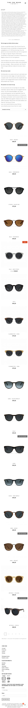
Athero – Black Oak (14, 204)
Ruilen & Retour (5, 667)
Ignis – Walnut (14, 560)
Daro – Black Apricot (14, 398)
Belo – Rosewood (14, 236)
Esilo (14, 431)
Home (9, 39)
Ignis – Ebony (14, 528)
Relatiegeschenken (6, 656)
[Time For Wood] (14, 3)
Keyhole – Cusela (14, 625)
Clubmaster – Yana (14, 366)
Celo (14, 301)
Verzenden (4, 666)
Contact (3, 651)
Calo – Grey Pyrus (14, 269)
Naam (3, 693)
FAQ (3, 671)
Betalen (3, 664)
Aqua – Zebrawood (14, 172)
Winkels (3, 653)
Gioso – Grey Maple (14, 495)
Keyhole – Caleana (14, 593)
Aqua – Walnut (14, 139)
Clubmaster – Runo (14, 334)
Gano (14, 463)
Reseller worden (5, 657)
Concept (3, 648)
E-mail (3, 687)
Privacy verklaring (5, 669)
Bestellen (4, 663)
